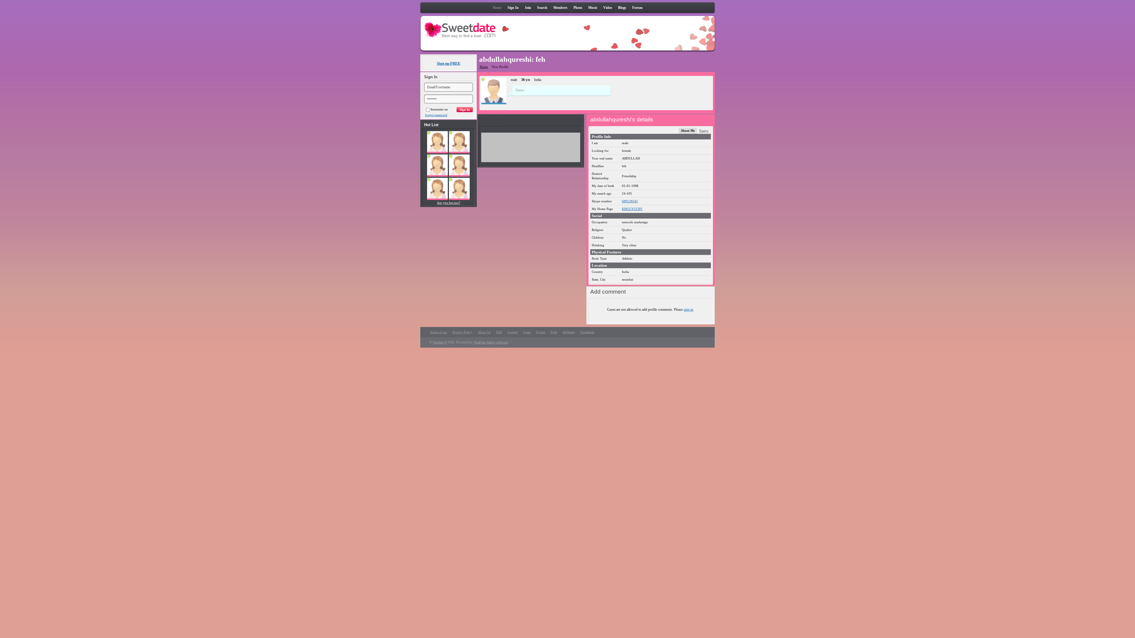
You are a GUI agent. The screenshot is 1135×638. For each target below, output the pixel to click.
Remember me (439, 109)
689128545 (630, 201)
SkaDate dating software (491, 342)
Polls (554, 332)
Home (484, 67)
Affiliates (568, 332)
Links (527, 332)
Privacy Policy (462, 332)
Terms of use (438, 332)
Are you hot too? (448, 202)
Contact (512, 332)
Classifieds (587, 332)
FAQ (499, 332)
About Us (484, 332)
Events (540, 332)
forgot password (436, 115)
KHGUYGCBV (632, 209)
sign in (688, 309)
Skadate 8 (439, 342)
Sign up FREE (449, 63)
